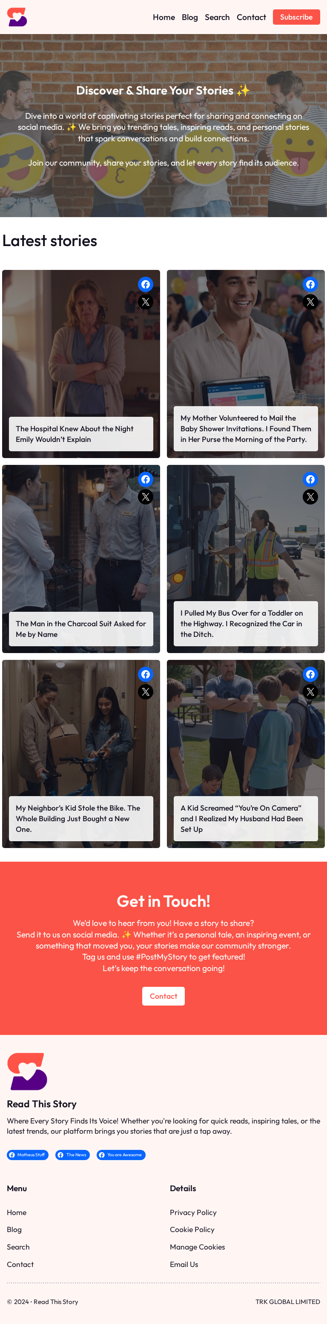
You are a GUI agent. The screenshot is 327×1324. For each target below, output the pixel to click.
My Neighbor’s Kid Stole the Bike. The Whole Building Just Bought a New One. (78, 818)
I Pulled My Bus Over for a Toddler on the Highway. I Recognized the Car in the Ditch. (242, 623)
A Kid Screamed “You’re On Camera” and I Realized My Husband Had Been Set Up (242, 818)
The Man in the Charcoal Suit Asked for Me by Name (81, 629)
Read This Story (42, 1104)
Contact (164, 996)
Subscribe (296, 17)
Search (18, 1247)
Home (16, 1212)
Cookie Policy (192, 1229)
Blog (14, 1229)
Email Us (184, 1264)
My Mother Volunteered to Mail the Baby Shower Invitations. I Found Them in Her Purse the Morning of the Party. (246, 428)
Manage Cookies (197, 1247)
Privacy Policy (193, 1212)
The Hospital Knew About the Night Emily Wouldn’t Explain (75, 434)
